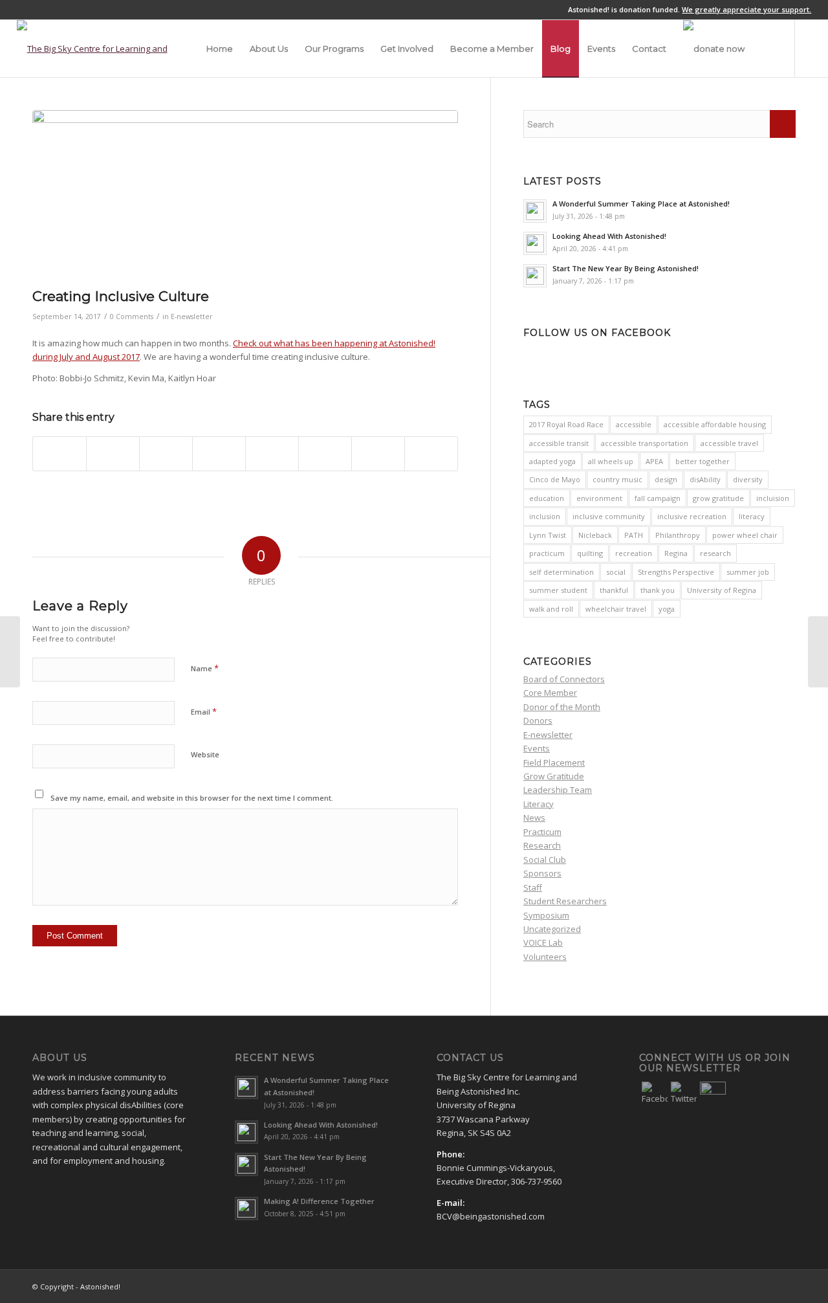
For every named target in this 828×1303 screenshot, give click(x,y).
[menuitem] (219, 48)
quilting (590, 553)
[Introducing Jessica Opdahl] (10, 651)
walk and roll (551, 609)
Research (542, 845)
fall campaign (658, 498)
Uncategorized (552, 929)
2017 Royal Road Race (566, 424)
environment (599, 498)
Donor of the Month (561, 707)
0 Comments (131, 316)
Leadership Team (557, 790)
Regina (676, 553)
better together (702, 461)
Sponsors (542, 873)
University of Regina (721, 590)
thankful (614, 590)
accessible (633, 424)
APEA (654, 461)
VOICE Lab (543, 942)
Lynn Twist (547, 535)
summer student (558, 590)
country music (617, 479)
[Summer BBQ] (245, 195)
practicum (547, 553)
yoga (667, 609)
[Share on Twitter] (113, 454)
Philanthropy (677, 535)
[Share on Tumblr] (272, 454)
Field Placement (554, 762)
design (666, 479)
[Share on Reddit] (378, 454)
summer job (747, 572)
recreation (633, 553)
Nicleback (595, 535)
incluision (772, 498)
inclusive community (608, 516)
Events (536, 748)
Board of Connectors (564, 679)
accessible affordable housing (715, 424)
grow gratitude (718, 498)
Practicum (542, 832)
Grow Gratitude (553, 776)
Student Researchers (565, 901)
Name (205, 668)
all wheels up (610, 461)
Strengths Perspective (676, 572)
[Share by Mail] (431, 454)
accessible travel (729, 443)
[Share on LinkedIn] (219, 454)
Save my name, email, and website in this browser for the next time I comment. (191, 798)
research (715, 553)
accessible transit (559, 443)
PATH (633, 535)
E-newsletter (192, 316)
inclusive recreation (691, 516)
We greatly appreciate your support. (746, 9)
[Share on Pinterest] (166, 454)
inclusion (544, 516)
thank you (657, 590)
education (546, 498)
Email (204, 711)
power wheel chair (745, 535)
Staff (532, 887)
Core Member (550, 692)
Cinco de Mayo (554, 479)
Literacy (538, 804)
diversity (748, 479)
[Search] (765, 48)
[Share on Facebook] (59, 454)
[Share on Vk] (325, 454)
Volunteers (545, 957)
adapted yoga (552, 461)
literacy (752, 516)
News (534, 817)
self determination (561, 572)
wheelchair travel (615, 609)
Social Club (544, 859)
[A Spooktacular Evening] (818, 651)
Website (205, 754)
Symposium (546, 915)
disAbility (705, 479)
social (616, 572)
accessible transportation (644, 443)
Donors (537, 720)
